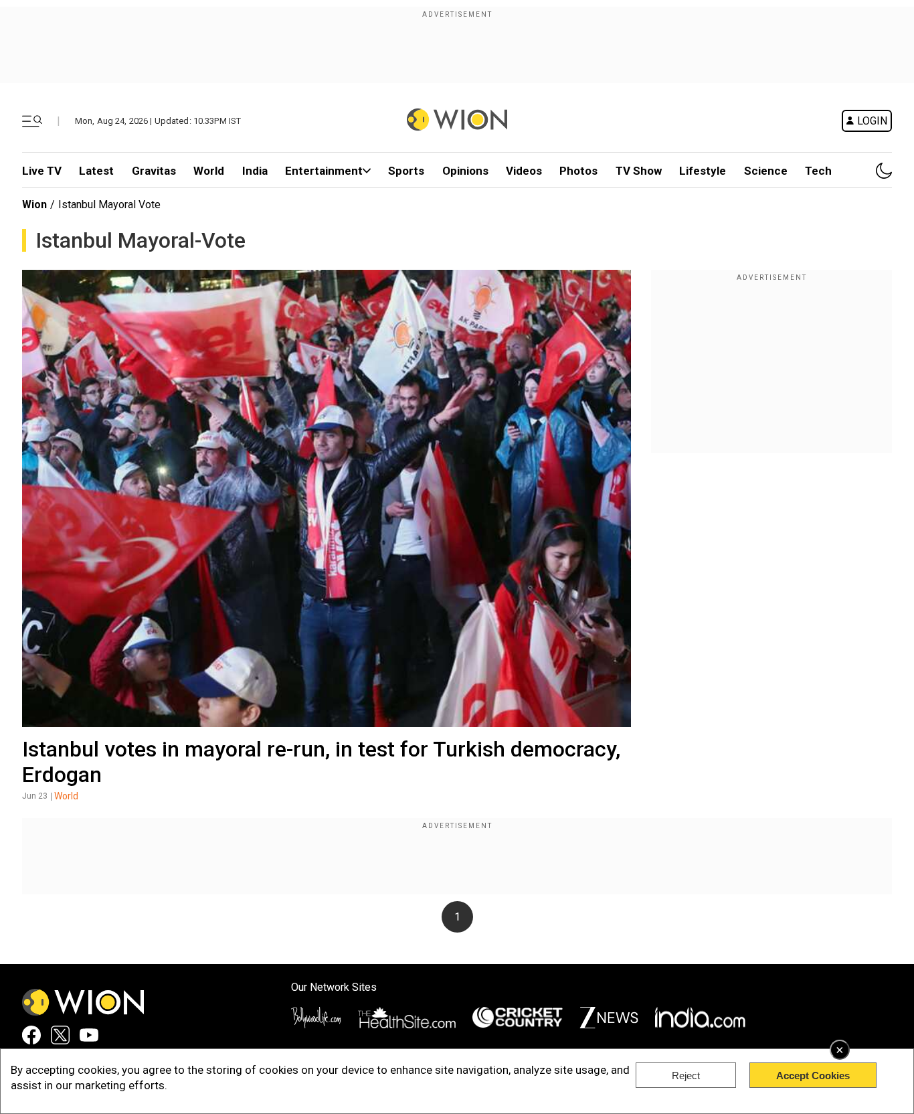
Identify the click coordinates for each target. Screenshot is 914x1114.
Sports (406, 170)
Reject (686, 1075)
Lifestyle (702, 170)
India (255, 170)
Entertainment (324, 170)
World (208, 170)
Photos (578, 170)
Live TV (42, 170)
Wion (34, 204)
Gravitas (154, 170)
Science (766, 170)
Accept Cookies (813, 1075)
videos (524, 170)
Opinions (465, 170)
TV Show (639, 170)
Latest (96, 170)
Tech (818, 170)
